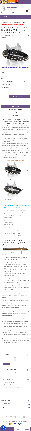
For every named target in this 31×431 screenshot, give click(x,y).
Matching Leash (5, 84)
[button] (28, 17)
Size (2, 78)
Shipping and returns (15, 109)
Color (3, 72)
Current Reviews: (5, 100)
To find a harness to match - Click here (11, 345)
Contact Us (17, 13)
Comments (15, 115)
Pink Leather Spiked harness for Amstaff (13, 387)
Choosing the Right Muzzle (10, 382)
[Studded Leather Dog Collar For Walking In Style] (13, 170)
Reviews (15, 112)
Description (15, 106)
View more (6, 364)
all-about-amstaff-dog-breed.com (20, 421)
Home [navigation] (3, 21)
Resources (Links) (8, 384)
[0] (27, 11)
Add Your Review (15, 100)
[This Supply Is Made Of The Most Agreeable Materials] (13, 189)
